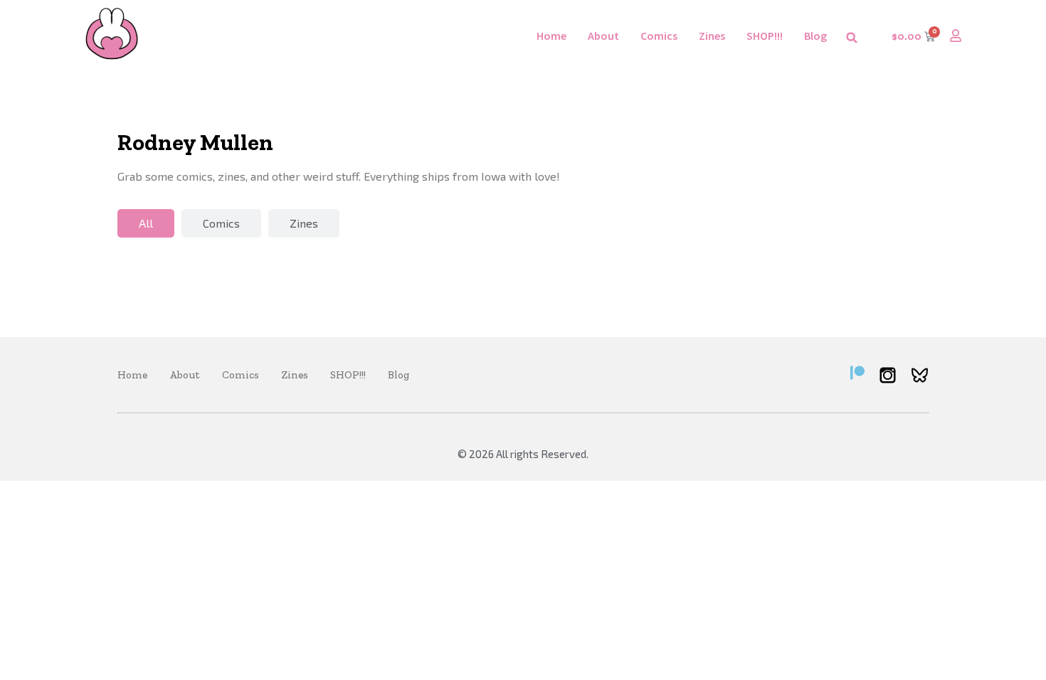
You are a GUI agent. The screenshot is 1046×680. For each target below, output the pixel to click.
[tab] (145, 223)
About (603, 35)
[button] (852, 37)
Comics (658, 35)
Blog (815, 35)
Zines (712, 35)
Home (551, 35)
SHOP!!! (764, 35)
